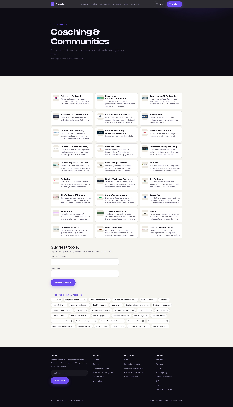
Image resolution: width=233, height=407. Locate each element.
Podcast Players (141, 315)
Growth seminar (131, 376)
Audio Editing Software (99, 300)
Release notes (98, 376)
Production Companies (86, 321)
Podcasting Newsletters (62, 321)
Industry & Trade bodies (61, 310)
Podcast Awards (59, 315)
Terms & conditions (164, 376)
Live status (97, 381)
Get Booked (105, 4)
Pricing (94, 4)
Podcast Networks (121, 315)
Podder (61, 4)
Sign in (159, 4)
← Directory (61, 24)
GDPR (158, 385)
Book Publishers (148, 300)
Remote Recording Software (112, 321)
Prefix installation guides (103, 372)
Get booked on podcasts (134, 372)
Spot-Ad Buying (84, 326)
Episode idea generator (134, 368)
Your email (56, 268)
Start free (174, 4)
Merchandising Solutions (124, 310)
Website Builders (160, 326)
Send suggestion (63, 282)
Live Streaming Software (100, 310)
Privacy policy (161, 372)
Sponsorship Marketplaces (63, 326)
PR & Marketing (145, 310)
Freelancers (116, 305)
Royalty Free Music (136, 321)
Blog (126, 4)
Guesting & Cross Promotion (137, 305)
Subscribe (59, 380)
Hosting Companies (161, 305)
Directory (117, 4)
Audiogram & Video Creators (125, 300)
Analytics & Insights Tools (75, 300)
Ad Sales (56, 300)
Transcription (118, 326)
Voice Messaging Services (139, 326)
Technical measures (164, 389)
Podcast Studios (158, 315)
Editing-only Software (79, 305)
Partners (135, 4)
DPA (157, 381)
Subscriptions (102, 326)
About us (159, 360)
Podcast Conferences (79, 315)
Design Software (59, 305)
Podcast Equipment (101, 315)
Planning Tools (162, 310)
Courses (164, 300)
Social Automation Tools (158, 321)
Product (84, 4)
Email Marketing (99, 305)
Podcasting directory (132, 364)
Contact (159, 368)
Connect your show (101, 368)
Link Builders (81, 310)
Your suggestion (58, 256)
